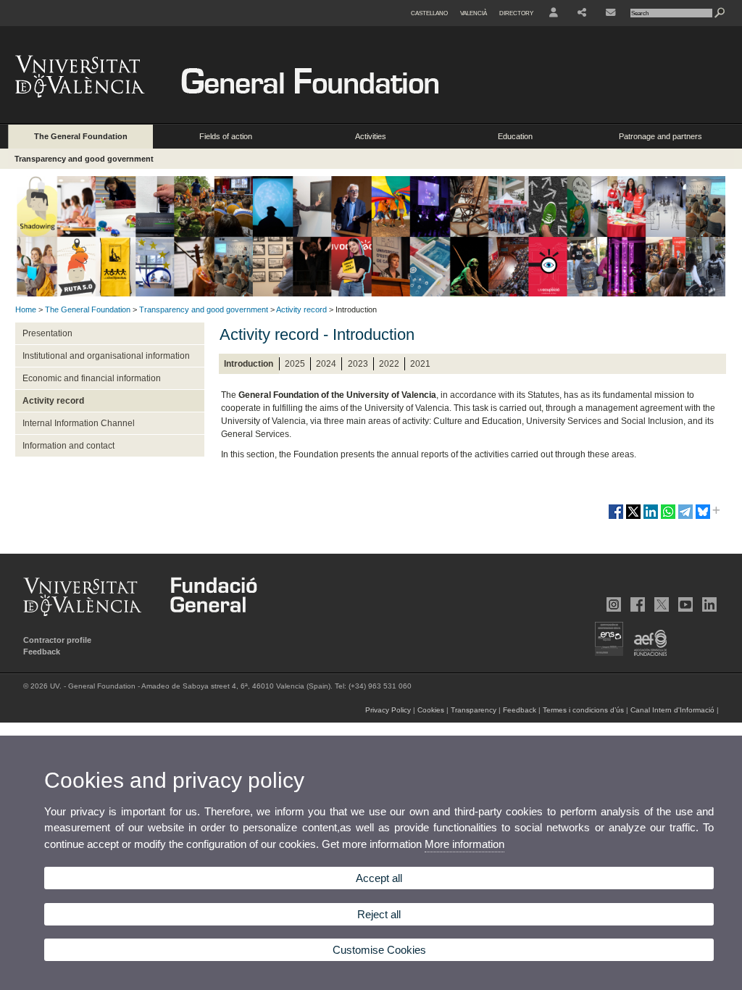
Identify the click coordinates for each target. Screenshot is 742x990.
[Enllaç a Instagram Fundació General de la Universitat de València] (612, 604)
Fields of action (225, 136)
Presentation (47, 333)
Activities (370, 136)
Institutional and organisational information (106, 356)
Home (25, 309)
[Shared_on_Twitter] (633, 517)
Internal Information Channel (78, 423)
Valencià (473, 13)
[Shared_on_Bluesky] (703, 517)
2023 (358, 364)
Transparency (473, 710)
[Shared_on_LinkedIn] (650, 517)
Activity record (301, 309)
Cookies (430, 710)
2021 (420, 364)
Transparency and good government (84, 158)
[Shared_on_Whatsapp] (668, 517)
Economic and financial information (91, 378)
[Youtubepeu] (684, 604)
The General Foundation (81, 136)
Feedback (41, 651)
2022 (389, 364)
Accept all (379, 878)
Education (515, 136)
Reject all (379, 914)
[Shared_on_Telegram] (685, 517)
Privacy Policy (388, 710)
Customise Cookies (379, 950)
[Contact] (610, 13)
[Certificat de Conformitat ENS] (604, 653)
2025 (295, 364)
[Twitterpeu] (660, 604)
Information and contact (68, 446)
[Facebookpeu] (636, 604)
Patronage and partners (660, 136)
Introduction (248, 364)
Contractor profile (57, 640)
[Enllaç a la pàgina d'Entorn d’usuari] (553, 13)
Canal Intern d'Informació (672, 710)
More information (464, 844)
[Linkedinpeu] (708, 604)
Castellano (429, 13)
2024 (326, 364)
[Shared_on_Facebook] (616, 517)
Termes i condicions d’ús (583, 710)
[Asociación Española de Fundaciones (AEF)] (646, 653)
